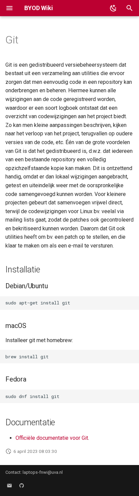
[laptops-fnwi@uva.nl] (9, 485)
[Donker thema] (113, 8)
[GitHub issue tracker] (21, 485)
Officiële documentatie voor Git (52, 438)
